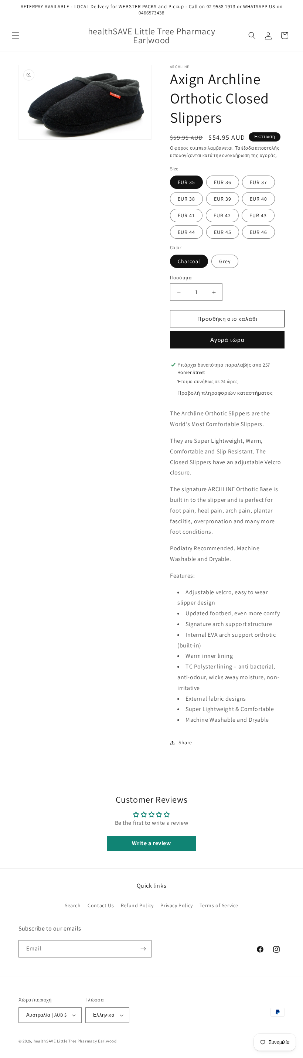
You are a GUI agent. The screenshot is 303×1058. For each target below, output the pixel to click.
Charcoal (189, 261)
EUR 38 (186, 198)
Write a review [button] (151, 843)
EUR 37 (258, 182)
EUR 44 (186, 232)
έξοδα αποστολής (260, 148)
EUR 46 (258, 232)
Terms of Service (219, 905)
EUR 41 (186, 215)
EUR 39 (222, 198)
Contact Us (101, 905)
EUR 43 (258, 215)
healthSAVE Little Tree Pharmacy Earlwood (75, 1041)
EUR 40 (258, 198)
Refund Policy (137, 905)
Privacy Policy (176, 905)
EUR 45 (222, 232)
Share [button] (185, 742)
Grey (225, 261)
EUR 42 (222, 215)
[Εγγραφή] (143, 948)
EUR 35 (186, 182)
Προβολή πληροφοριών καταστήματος (225, 392)
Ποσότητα (181, 278)
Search (73, 905)
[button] (15, 35)
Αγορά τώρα (227, 339)
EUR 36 (222, 182)
